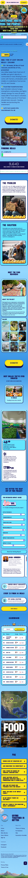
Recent (8, 629)
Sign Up (3, 837)
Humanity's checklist (21, 835)
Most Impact (20, 629)
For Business (19, 830)
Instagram (3, 844)
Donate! (23, 2)
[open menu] (2, 2)
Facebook (3, 847)
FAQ (17, 833)
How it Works (4, 835)
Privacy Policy (4, 865)
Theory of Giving (20, 828)
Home (2, 828)
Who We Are (4, 833)
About (2, 830)
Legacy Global (17, 856)
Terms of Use (4, 867)
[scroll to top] (25, 863)
